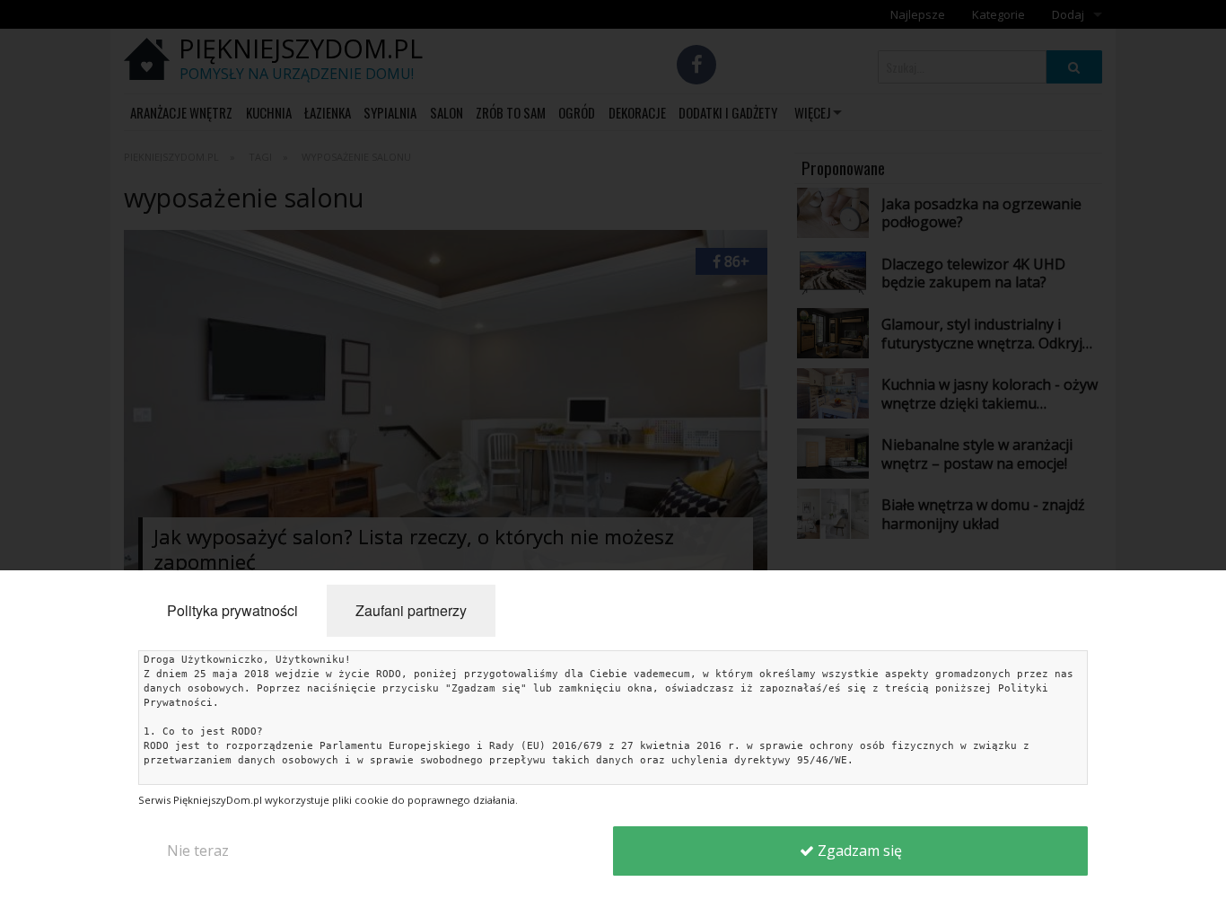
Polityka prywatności (232, 610)
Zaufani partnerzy (411, 610)
